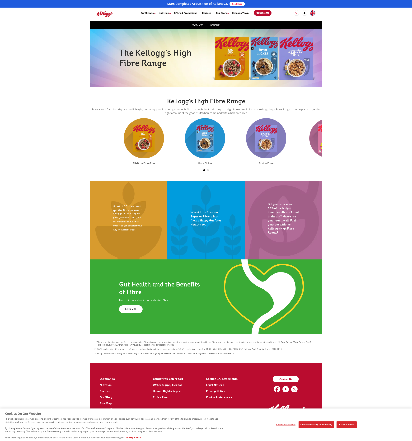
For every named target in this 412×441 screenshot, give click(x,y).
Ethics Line (160, 397)
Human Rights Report (167, 391)
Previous (96, 147)
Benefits (215, 25)
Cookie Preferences (219, 397)
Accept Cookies (346, 424)
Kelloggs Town (240, 13)
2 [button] (208, 170)
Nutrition (164, 13)
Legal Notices (215, 385)
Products (197, 25)
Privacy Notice (215, 391)
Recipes (206, 13)
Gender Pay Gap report (168, 379)
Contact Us (262, 13)
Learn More (131, 309)
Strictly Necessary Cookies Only (316, 424)
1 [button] (204, 170)
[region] (206, 424)
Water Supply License (167, 385)
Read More (237, 4)
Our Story (221, 13)
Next (316, 147)
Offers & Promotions (185, 13)
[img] (105, 14)
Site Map (106, 403)
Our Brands (147, 13)
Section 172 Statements (222, 379)
